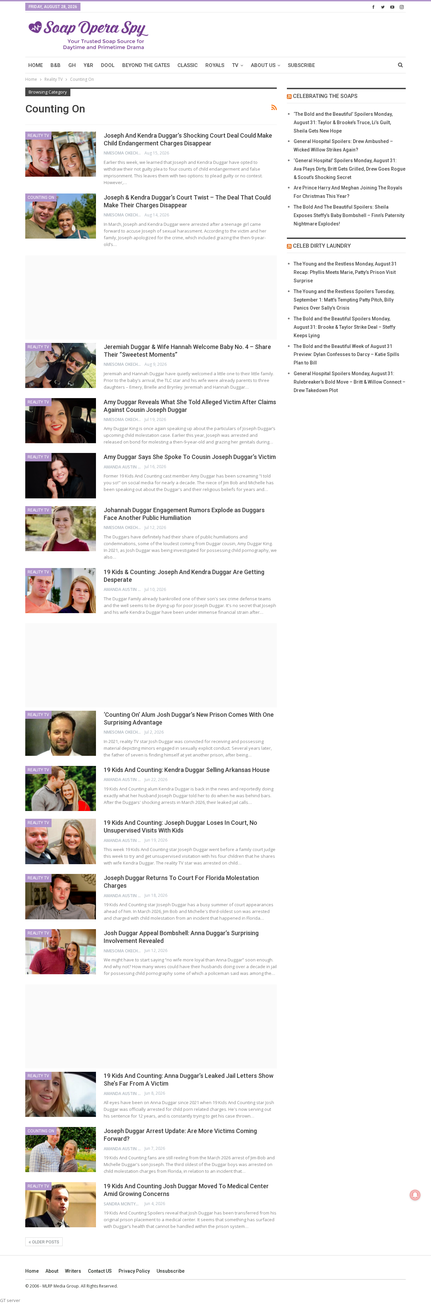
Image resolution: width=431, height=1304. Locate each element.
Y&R (88, 65)
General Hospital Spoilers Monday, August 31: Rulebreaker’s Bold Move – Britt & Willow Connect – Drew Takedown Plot (349, 382)
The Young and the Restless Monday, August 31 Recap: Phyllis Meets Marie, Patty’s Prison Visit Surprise (345, 272)
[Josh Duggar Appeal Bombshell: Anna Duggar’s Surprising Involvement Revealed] (60, 951)
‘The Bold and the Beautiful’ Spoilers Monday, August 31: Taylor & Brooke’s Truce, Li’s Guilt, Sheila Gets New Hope (343, 122)
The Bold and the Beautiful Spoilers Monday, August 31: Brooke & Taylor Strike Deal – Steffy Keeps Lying (344, 327)
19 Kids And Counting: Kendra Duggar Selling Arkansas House (187, 769)
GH (72, 65)
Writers (73, 1271)
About (51, 1271)
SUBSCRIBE (301, 65)
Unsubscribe (171, 1271)
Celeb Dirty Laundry (322, 246)
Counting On (41, 197)
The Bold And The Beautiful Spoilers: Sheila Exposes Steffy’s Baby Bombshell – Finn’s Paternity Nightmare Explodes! (349, 215)
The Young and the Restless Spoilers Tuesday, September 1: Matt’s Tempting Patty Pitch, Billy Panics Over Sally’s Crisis (344, 300)
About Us (263, 65)
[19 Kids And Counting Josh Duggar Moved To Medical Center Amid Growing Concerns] (60, 1204)
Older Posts (45, 1242)
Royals (214, 65)
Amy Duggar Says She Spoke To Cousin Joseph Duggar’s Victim (190, 456)
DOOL (107, 65)
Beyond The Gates (146, 65)
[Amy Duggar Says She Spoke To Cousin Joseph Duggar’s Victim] (60, 475)
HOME (35, 65)
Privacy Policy (134, 1271)
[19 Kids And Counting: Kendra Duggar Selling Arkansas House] (60, 788)
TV (235, 65)
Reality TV (38, 135)
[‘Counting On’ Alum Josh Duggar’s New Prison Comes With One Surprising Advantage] (60, 733)
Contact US (100, 1271)
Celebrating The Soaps (325, 96)
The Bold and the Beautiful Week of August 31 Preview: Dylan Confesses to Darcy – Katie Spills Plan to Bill (346, 355)
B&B (56, 65)
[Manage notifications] (415, 1195)
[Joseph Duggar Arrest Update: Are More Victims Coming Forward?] (60, 1149)
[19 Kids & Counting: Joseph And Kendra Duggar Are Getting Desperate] (60, 590)
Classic (187, 65)
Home (32, 1271)
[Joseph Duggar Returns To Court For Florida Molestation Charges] (60, 896)
